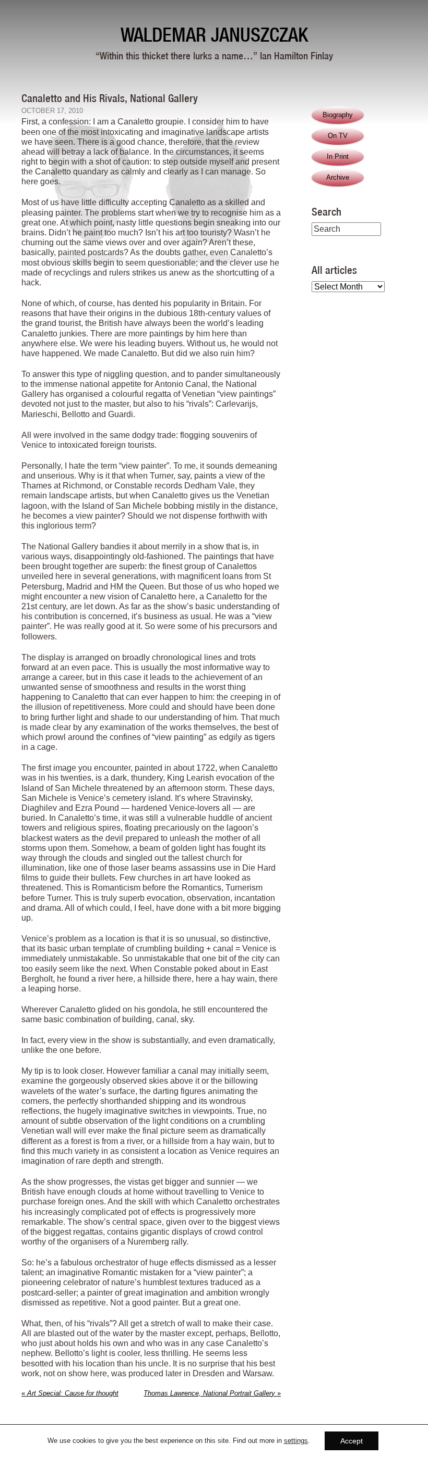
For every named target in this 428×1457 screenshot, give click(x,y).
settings (296, 1441)
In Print (338, 156)
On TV (338, 136)
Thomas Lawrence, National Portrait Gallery (212, 1393)
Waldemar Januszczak (214, 34)
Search (326, 211)
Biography (338, 115)
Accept (351, 1441)
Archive (337, 177)
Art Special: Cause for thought (69, 1393)
